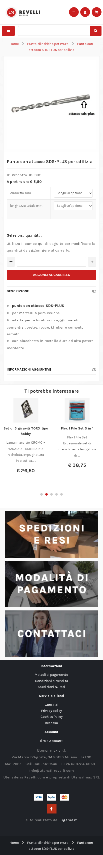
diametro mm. (21, 193)
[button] (41, 494)
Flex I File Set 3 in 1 (77, 428)
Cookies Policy (51, 717)
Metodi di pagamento (51, 675)
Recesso (51, 723)
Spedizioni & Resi (51, 687)
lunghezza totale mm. (26, 206)
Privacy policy (51, 711)
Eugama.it (67, 820)
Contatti (51, 705)
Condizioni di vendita (51, 681)
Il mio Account (51, 741)
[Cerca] (96, 31)
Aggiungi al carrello (51, 275)
